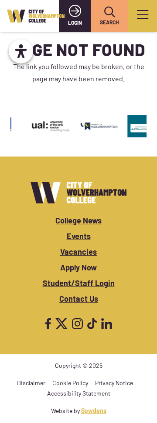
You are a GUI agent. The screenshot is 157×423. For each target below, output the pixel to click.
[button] (109, 12)
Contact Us (78, 300)
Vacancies (78, 253)
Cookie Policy (70, 383)
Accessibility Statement (78, 394)
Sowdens (93, 411)
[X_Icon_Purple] (61, 323)
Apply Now (78, 269)
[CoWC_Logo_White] (78, 192)
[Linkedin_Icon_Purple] (106, 323)
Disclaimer (31, 383)
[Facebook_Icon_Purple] (48, 323)
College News (78, 222)
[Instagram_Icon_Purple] (77, 323)
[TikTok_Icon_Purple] (92, 323)
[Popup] (142, 16)
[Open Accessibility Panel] (21, 51)
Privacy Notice (114, 383)
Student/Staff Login (79, 284)
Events (79, 237)
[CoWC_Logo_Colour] (36, 16)
